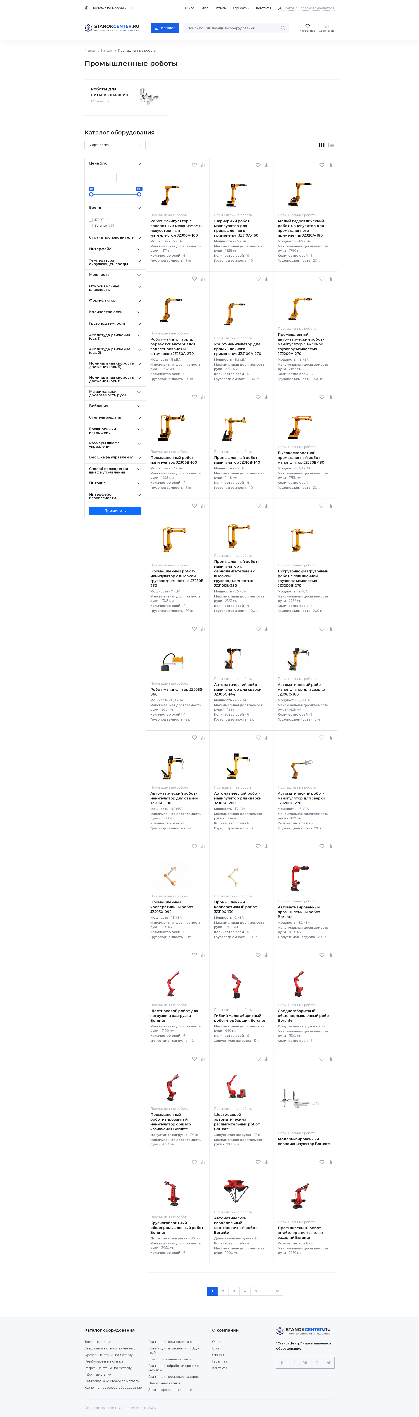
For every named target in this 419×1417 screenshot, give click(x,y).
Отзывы (220, 8)
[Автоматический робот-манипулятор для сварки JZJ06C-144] (236, 654)
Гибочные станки (97, 1374)
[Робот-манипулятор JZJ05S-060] (172, 656)
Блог (204, 8)
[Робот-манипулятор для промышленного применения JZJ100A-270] (236, 308)
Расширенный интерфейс (102, 430)
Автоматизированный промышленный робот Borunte (299, 912)
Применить (115, 511)
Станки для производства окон (172, 1342)
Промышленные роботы (169, 215)
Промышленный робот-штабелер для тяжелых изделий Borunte (300, 1233)
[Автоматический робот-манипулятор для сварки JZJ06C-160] (299, 654)
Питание (97, 483)
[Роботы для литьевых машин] (149, 97)
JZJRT (102, 220)
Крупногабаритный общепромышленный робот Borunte (177, 1228)
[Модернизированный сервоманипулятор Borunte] (299, 1096)
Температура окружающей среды (108, 262)
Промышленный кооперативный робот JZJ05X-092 (171, 907)
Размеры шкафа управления (104, 445)
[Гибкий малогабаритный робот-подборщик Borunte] (236, 982)
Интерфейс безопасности (102, 496)
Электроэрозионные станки (170, 1390)
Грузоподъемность (107, 323)
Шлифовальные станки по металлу (111, 1381)
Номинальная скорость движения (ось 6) (111, 379)
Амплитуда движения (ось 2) (109, 351)
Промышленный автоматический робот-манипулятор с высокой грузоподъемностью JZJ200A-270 (301, 344)
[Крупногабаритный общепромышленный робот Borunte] (172, 1190)
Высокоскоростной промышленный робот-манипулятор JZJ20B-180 (301, 458)
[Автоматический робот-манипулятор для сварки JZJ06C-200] (236, 762)
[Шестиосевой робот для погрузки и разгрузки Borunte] (172, 980)
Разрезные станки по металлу (108, 1368)
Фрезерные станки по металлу (108, 1355)
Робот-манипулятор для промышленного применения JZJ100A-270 (237, 349)
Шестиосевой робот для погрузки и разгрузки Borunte (174, 1016)
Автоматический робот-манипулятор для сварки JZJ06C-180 (174, 798)
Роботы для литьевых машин (109, 92)
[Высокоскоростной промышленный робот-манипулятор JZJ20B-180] (299, 422)
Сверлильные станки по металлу (109, 1348)
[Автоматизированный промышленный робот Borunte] (299, 874)
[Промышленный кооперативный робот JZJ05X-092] (172, 871)
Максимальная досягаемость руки (107, 393)
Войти (288, 8)
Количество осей (106, 312)
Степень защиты (105, 417)
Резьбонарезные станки (103, 1361)
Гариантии (241, 8)
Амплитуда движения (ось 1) (109, 337)
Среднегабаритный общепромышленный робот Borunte (304, 1016)
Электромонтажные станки (169, 1359)
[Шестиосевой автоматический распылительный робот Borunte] (236, 1084)
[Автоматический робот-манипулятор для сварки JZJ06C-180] (172, 762)
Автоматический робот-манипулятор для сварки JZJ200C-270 (301, 798)
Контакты (263, 8)
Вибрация (98, 406)
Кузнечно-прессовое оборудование (113, 1388)
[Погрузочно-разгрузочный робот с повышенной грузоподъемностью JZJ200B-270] (299, 535)
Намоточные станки (164, 1383)
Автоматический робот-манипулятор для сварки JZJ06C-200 (237, 798)
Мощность (99, 275)
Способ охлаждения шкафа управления (108, 470)
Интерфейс (100, 249)
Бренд (95, 207)
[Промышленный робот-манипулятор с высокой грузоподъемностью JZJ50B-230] (172, 535)
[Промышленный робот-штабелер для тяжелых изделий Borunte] (299, 1192)
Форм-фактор (102, 300)
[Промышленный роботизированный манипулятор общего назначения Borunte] (172, 1084)
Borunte (104, 225)
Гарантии (219, 1361)
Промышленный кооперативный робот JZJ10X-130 (235, 907)
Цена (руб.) (99, 163)
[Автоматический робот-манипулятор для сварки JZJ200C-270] (299, 762)
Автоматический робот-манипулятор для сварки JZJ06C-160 (301, 689)
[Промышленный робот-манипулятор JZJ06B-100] (172, 424)
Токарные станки (97, 1342)
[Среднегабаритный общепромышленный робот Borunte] (299, 980)
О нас (189, 8)
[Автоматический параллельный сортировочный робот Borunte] (236, 1187)
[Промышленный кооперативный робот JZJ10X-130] (236, 871)
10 (277, 1291)
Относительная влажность (104, 288)
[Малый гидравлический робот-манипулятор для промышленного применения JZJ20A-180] (299, 190)
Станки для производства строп (173, 1377)
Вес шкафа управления (111, 457)
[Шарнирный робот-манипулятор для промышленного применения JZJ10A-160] (236, 190)
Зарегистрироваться (317, 8)
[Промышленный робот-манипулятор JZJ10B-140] (236, 424)
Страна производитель (111, 237)
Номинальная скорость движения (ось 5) (111, 365)
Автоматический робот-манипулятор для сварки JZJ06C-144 (237, 689)
